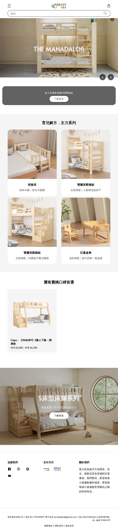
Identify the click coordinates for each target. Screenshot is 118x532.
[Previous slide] (103, 77)
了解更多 (59, 98)
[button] (9, 5)
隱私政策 (59, 525)
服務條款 (48, 525)
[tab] (55, 75)
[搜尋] (105, 13)
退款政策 (69, 525)
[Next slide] (111, 77)
